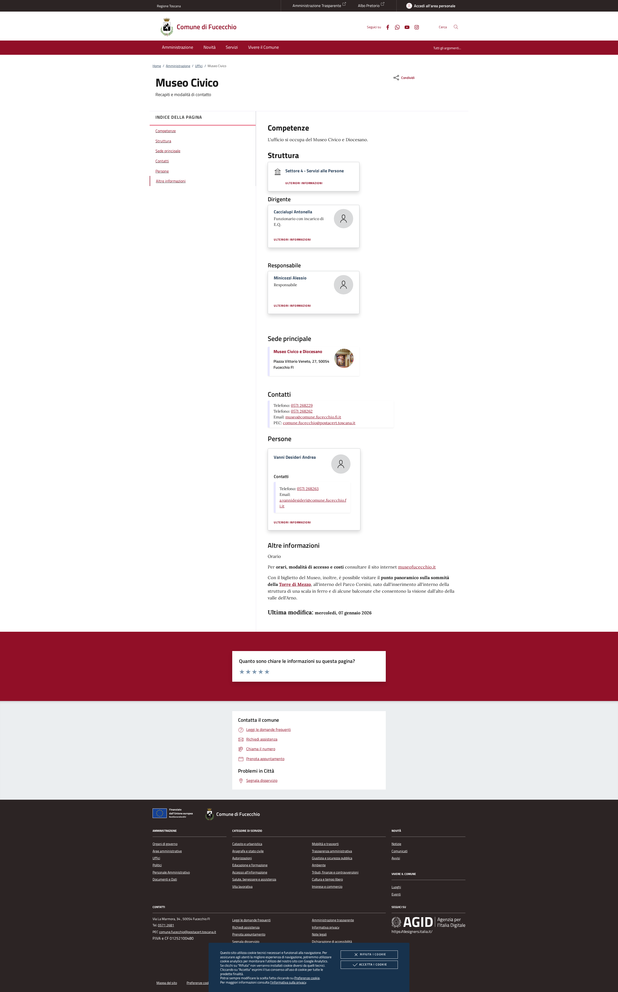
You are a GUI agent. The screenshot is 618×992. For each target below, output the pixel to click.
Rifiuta (373, 954)
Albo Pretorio (369, 5)
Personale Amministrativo (171, 872)
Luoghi (396, 887)
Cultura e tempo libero (327, 879)
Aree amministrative (167, 851)
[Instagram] (415, 26)
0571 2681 (166, 925)
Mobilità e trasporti (325, 843)
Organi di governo (165, 843)
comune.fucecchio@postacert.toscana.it (319, 422)
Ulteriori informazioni (304, 183)
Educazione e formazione (249, 865)
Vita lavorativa (242, 886)
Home (157, 66)
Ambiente (319, 865)
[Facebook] (386, 26)
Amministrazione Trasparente (317, 5)
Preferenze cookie (307, 977)
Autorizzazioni (242, 858)
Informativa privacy (325, 927)
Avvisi (396, 858)
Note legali (319, 934)
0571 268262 (302, 411)
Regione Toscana (169, 5)
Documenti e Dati (165, 879)
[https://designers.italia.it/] (428, 922)
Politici (157, 865)
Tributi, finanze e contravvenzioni (335, 872)
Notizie (396, 843)
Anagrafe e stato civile (248, 851)
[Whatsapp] (395, 26)
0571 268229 (302, 405)
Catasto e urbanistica (247, 843)
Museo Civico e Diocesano (298, 351)
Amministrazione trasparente (333, 920)
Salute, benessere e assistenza (254, 879)
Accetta (373, 964)
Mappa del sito (166, 982)
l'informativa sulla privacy (288, 982)
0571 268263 (308, 488)
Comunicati (399, 851)
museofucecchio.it (417, 567)
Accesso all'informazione (249, 872)
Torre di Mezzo (295, 584)
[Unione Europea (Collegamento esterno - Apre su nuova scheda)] (174, 814)
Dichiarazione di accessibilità (332, 941)
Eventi (396, 894)
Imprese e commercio (327, 886)
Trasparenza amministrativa (332, 851)
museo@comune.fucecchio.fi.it (313, 417)
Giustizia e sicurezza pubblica (332, 858)
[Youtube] (405, 26)
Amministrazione (178, 66)
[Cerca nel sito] (456, 27)
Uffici (199, 66)
